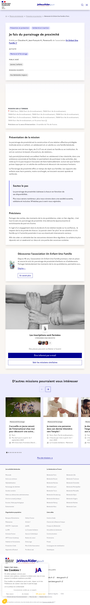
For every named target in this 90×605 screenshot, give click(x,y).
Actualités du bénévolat (54, 530)
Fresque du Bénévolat (53, 526)
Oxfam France (29, 518)
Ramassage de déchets (12, 487)
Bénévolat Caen (71, 507)
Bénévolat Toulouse (73, 479)
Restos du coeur (30, 538)
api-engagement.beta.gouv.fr (50, 581)
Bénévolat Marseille (73, 491)
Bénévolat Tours (52, 491)
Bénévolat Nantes (72, 503)
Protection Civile (10, 546)
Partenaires (50, 538)
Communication (52, 534)
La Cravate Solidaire (31, 530)
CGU (62, 594)
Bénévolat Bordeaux (53, 499)
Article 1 (28, 522)
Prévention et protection (34, 16)
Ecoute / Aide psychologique (14, 503)
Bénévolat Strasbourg (53, 495)
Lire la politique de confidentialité (14, 587)
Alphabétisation (10, 483)
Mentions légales (53, 594)
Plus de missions (44, 457)
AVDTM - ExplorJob (11, 526)
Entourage (28, 542)
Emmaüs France (10, 534)
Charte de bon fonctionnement (17, 597)
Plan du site (33, 597)
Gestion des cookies (45, 597)
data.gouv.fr (61, 577)
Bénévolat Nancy (52, 503)
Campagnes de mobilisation (55, 546)
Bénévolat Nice (51, 507)
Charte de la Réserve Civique (56, 522)
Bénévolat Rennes (52, 483)
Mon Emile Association (32, 546)
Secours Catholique (31, 534)
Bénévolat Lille (71, 475)
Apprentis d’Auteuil (11, 550)
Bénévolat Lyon (51, 487)
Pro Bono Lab (29, 550)
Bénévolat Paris (51, 475)
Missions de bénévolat (16, 16)
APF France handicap (12, 538)
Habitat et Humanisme (12, 542)
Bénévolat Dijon (71, 495)
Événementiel (9, 507)
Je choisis (25, 594)
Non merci (9, 594)
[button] (4, 601)
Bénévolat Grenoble (73, 483)
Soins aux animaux (11, 479)
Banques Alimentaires (12, 518)
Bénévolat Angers (72, 499)
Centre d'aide (51, 518)
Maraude (8, 475)
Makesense (8, 522)
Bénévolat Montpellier (73, 487)
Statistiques (50, 550)
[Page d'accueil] (46, 5)
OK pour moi (40, 594)
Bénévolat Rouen (52, 479)
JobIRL (27, 526)
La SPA (7, 530)
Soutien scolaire (10, 491)
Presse (49, 542)
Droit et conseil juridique (13, 499)
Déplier (21, 268)
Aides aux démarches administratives (17, 495)
